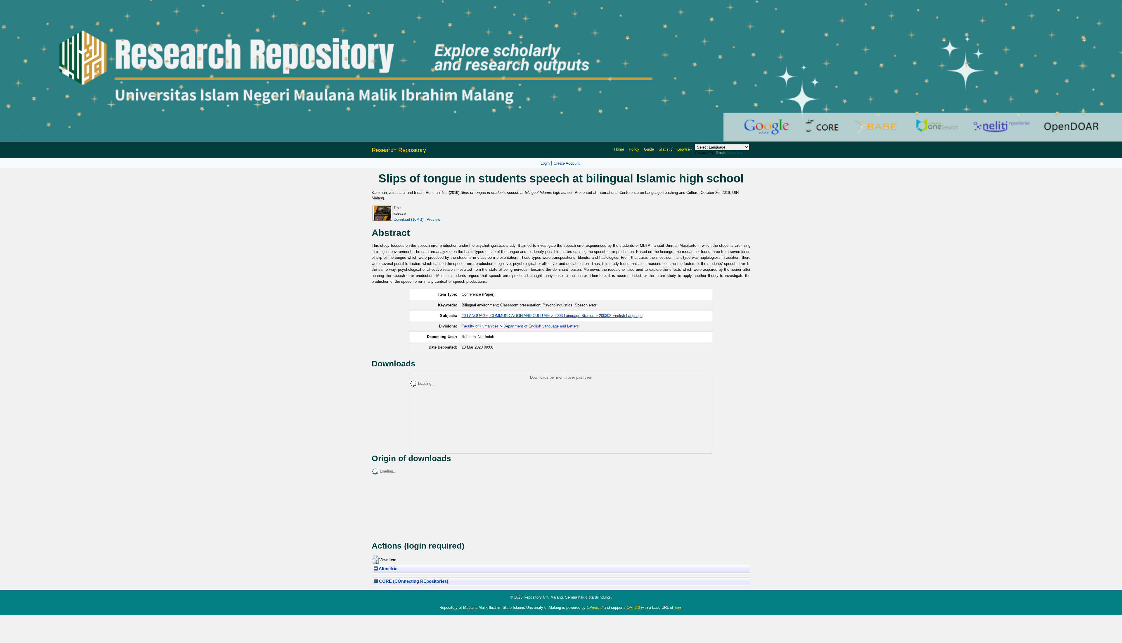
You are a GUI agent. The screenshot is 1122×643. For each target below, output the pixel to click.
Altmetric (387, 568)
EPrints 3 (594, 607)
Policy (634, 149)
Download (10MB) (408, 219)
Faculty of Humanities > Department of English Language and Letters (520, 326)
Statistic (666, 149)
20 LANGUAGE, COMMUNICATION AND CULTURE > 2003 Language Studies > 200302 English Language (552, 315)
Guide (649, 149)
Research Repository (399, 150)
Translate (734, 153)
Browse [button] (683, 149)
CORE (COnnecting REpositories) (413, 581)
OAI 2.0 (633, 607)
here (677, 607)
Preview (433, 219)
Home (619, 149)
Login (545, 163)
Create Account (567, 163)
